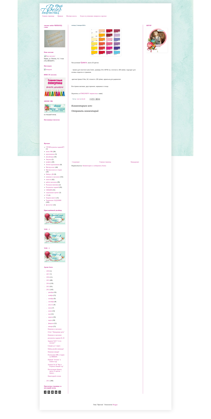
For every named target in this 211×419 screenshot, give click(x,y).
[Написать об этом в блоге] (93, 99)
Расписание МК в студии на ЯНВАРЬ (56, 356)
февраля (51, 323)
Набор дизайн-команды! (56, 349)
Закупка (48, 159)
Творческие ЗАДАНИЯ (53, 200)
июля (50, 308)
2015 (48, 280)
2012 (48, 289)
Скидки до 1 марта (54, 346)
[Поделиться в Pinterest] (99, 99)
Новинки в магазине (55, 329)
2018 (48, 271)
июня (50, 311)
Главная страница (48, 16)
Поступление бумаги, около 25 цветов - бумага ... (55, 371)
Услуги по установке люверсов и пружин (93, 16)
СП (47, 195)
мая (49, 314)
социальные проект (52, 192)
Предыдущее (135, 162)
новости (48, 179)
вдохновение (50, 154)
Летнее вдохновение (53, 164)
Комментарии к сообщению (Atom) (94, 166)
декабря (51, 292)
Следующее (76, 162)
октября (51, 298)
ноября (50, 295)
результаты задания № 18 (56, 338)
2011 (48, 381)
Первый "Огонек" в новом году (54, 360)
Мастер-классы (71, 16)
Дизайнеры (49, 157)
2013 (48, 286)
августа (51, 305)
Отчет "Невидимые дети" (56, 332)
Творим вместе (51, 198)
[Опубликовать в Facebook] (97, 99)
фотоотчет (49, 205)
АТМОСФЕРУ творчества (88, 93)
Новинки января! (53, 352)
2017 (48, 274)
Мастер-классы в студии (54, 170)
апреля (50, 317)
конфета (48, 162)
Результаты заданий (52, 187)
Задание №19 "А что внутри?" (54, 342)
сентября (51, 301)
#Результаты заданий (55, 147)
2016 (48, 277)
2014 (48, 283)
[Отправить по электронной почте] (91, 99)
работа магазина (51, 182)
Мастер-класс (50, 167)
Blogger (115, 405)
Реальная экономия (52, 185)
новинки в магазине (52, 177)
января (50, 326)
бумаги (84, 62)
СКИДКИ (49, 190)
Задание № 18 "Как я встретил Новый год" (56, 365)
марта (50, 320)
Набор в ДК (50, 174)
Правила (60, 16)
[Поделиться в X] (95, 99)
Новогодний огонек (54, 376)
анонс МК (49, 151)
